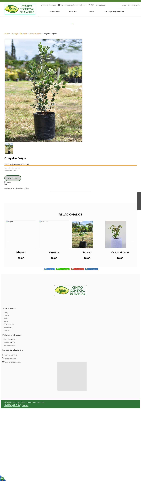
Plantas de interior (10, 339)
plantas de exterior (10, 345)
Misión (6, 318)
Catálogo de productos (114, 12)
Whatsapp (66, 269)
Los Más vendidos (9, 342)
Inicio (91, 12)
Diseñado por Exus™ (12, 406)
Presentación (8, 327)
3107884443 (100, 5)
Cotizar (13, 178)
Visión (6, 321)
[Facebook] (139, 194)
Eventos (6, 330)
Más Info (25, 406)
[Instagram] (139, 199)
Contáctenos (54, 12)
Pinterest (80, 269)
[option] (70, 90)
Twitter (52, 269)
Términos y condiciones (13, 404)
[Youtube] (139, 203)
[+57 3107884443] (139, 208)
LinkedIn (94, 269)
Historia (6, 315)
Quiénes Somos (9, 324)
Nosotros (73, 12)
